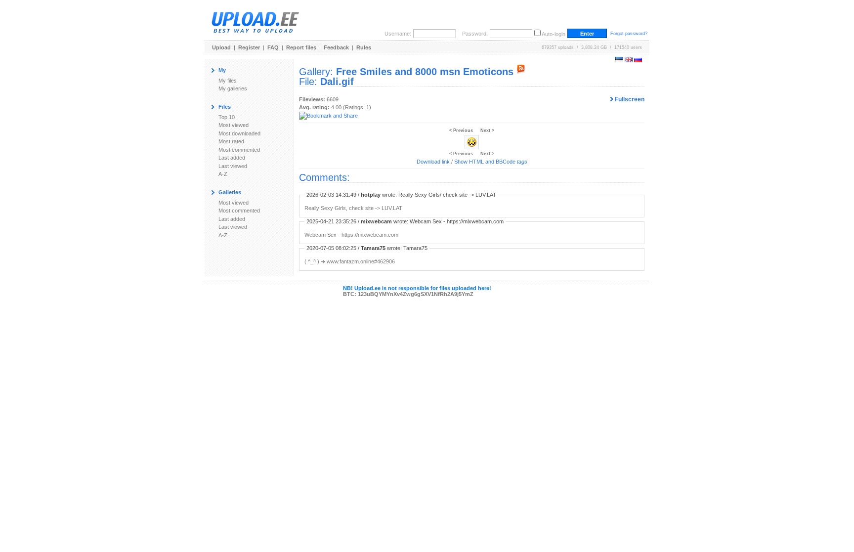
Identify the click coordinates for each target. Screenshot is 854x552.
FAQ (273, 47)
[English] (629, 60)
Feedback (336, 47)
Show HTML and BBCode (490, 162)
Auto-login (553, 34)
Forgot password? (628, 33)
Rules (363, 47)
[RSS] (520, 71)
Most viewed (233, 125)
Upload (221, 47)
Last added (231, 158)
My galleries (232, 88)
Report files (301, 47)
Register (249, 47)
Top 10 (226, 117)
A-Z (222, 174)
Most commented (239, 150)
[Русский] (638, 60)
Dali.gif (337, 81)
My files (227, 81)
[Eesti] (619, 60)
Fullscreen (628, 99)
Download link (433, 162)
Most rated (231, 141)
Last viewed (232, 166)
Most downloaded (239, 133)
